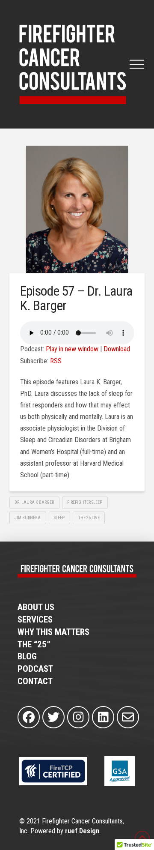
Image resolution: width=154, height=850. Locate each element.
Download (117, 349)
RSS (56, 361)
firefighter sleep (84, 502)
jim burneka (28, 517)
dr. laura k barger (34, 502)
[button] (136, 64)
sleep (59, 517)
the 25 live (89, 517)
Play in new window (72, 349)
